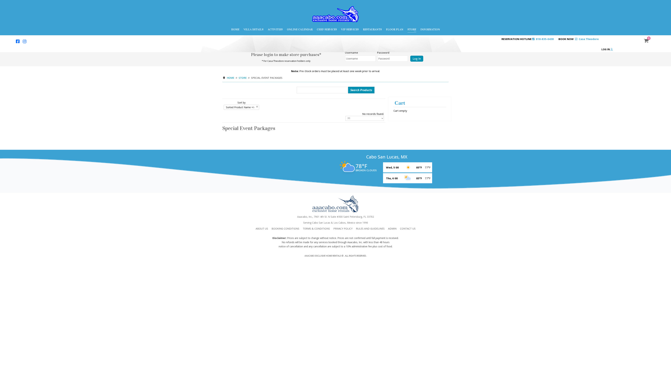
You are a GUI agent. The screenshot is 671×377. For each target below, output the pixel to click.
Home (235, 29)
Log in (606, 49)
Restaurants (372, 29)
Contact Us (408, 228)
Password (383, 52)
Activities (275, 29)
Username (351, 52)
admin (392, 228)
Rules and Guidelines (370, 228)
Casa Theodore (589, 39)
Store (411, 29)
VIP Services (350, 29)
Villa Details (254, 29)
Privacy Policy (342, 228)
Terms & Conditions (316, 228)
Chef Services (327, 29)
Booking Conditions (285, 228)
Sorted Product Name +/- (240, 107)
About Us (262, 228)
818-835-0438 (545, 39)
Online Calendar (300, 29)
